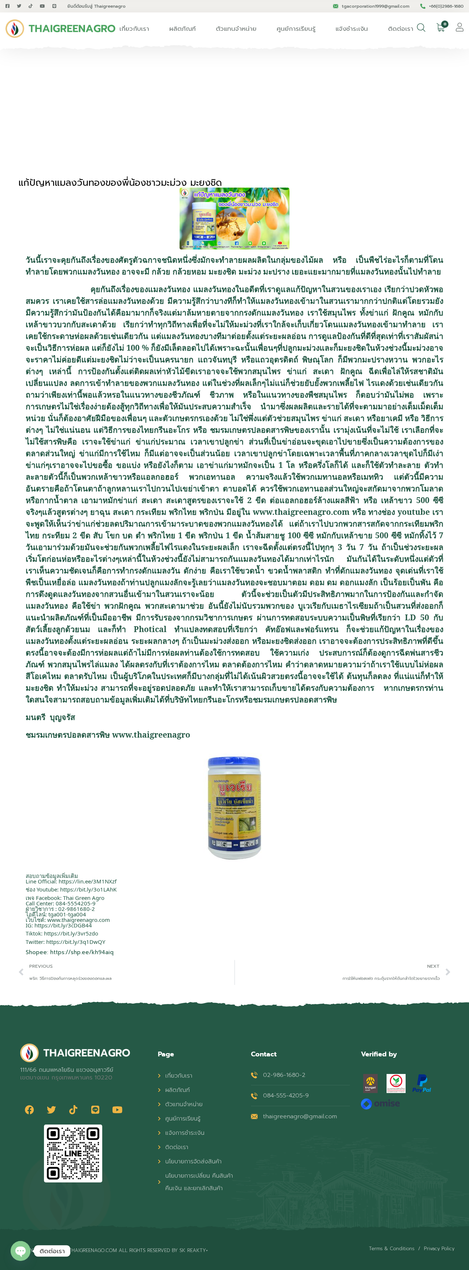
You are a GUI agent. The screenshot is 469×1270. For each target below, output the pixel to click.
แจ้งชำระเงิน (352, 29)
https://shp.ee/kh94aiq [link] (82, 952)
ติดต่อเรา (400, 29)
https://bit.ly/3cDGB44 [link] (63, 925)
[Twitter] (51, 1110)
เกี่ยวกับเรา (134, 29)
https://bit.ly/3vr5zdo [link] (71, 933)
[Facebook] (29, 1110)
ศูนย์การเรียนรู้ (296, 29)
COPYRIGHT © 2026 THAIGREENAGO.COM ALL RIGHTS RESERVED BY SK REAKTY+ (114, 1250)
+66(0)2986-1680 (446, 6)
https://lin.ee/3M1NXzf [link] (88, 881)
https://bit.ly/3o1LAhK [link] (88, 889)
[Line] (95, 1110)
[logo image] (60, 28)
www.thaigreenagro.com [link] (78, 919)
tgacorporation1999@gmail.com (375, 6)
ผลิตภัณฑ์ (182, 29)
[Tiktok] (73, 1110)
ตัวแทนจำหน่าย (236, 29)
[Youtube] (117, 1110)
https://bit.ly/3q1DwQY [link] (75, 941)
